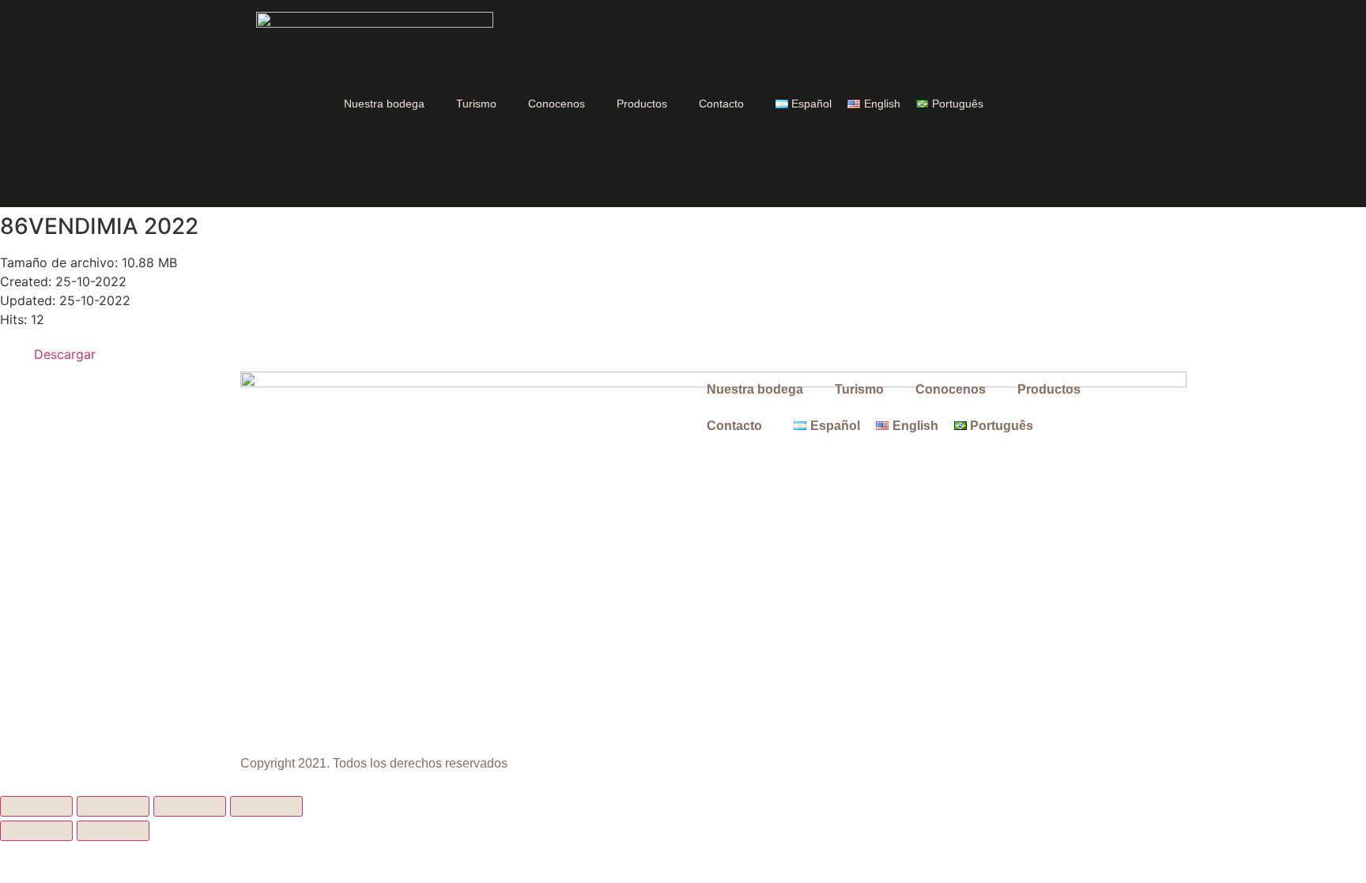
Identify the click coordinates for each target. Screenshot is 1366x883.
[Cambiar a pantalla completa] (113, 806)
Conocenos (556, 103)
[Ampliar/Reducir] (36, 806)
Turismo (476, 103)
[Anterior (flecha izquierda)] (36, 831)
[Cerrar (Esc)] (266, 806)
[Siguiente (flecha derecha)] (113, 831)
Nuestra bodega (384, 103)
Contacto (721, 103)
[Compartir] (189, 806)
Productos (642, 103)
